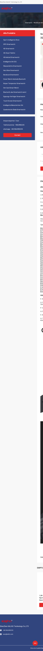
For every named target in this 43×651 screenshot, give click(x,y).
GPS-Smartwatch (9, 44)
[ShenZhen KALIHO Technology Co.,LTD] (7, 8)
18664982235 (19, 125)
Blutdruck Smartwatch (11, 75)
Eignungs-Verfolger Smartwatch (14, 96)
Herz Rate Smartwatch (11, 70)
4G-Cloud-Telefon (9, 53)
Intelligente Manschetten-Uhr (13, 105)
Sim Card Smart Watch (11, 88)
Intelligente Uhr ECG (9, 62)
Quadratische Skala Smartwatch (14, 109)
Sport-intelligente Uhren (11, 40)
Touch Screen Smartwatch (12, 101)
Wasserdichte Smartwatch (12, 66)
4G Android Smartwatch (11, 57)
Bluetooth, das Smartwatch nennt (14, 92)
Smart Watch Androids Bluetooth (14, 79)
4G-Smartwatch (8, 48)
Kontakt (17, 135)
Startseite (28, 23)
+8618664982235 (17, 129)
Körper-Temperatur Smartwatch (14, 83)
